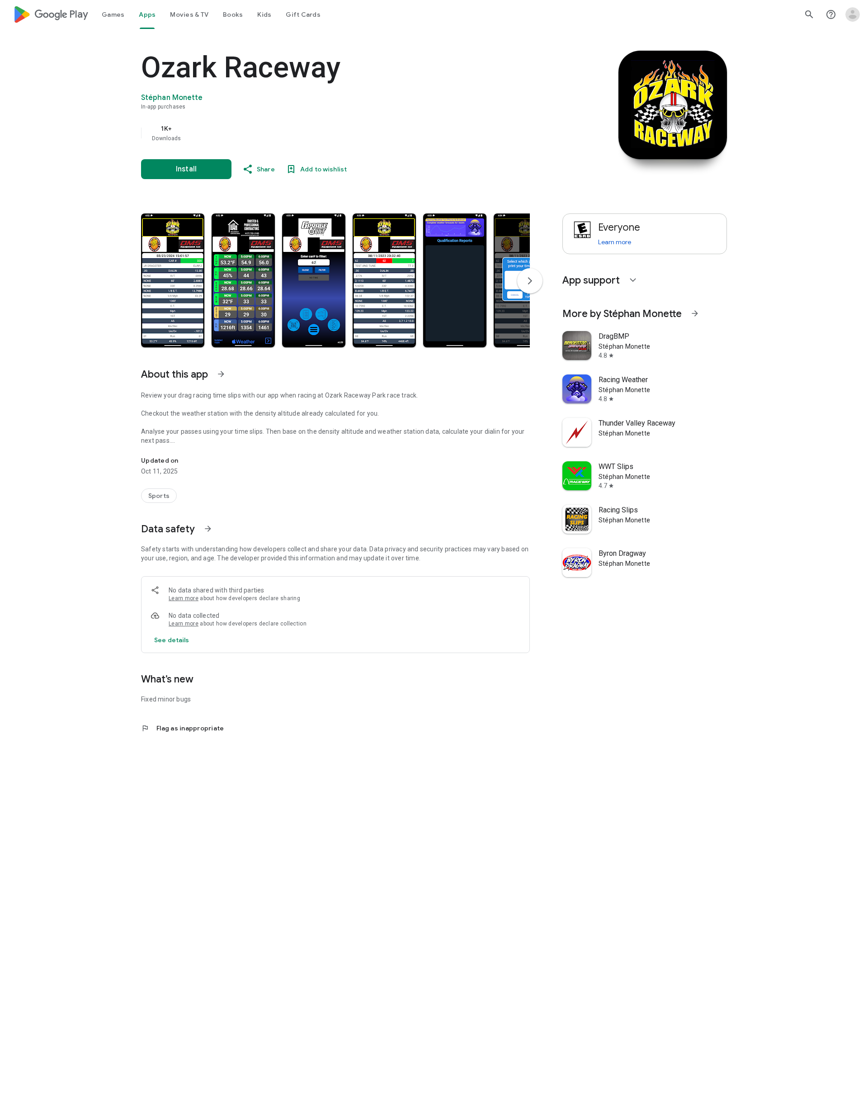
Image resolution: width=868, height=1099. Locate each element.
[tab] (113, 14)
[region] (322, 133)
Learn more (183, 598)
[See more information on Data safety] (208, 529)
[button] (172, 280)
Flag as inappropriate (182, 728)
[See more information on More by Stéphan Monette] (695, 313)
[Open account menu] (852, 14)
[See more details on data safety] (172, 640)
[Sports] (159, 495)
